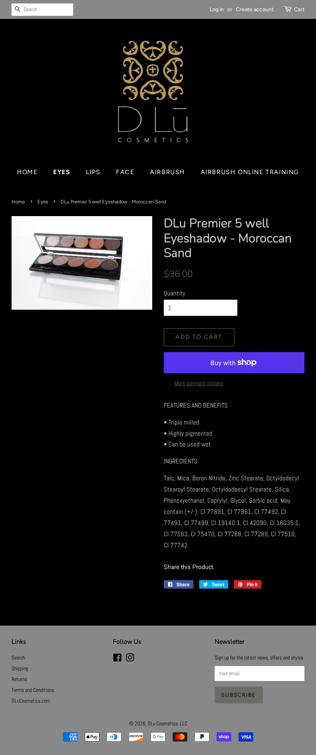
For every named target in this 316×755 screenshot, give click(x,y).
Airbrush (167, 172)
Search (18, 657)
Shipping (20, 668)
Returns (19, 679)
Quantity (174, 293)
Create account (255, 9)
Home (27, 172)
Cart (299, 9)
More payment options (199, 383)
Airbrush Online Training (250, 172)
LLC (183, 723)
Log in (217, 9)
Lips (93, 172)
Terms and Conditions (33, 689)
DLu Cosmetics (163, 723)
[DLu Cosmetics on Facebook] (117, 659)
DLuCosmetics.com (31, 700)
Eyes (61, 172)
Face (125, 172)
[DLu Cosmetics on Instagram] (130, 659)
